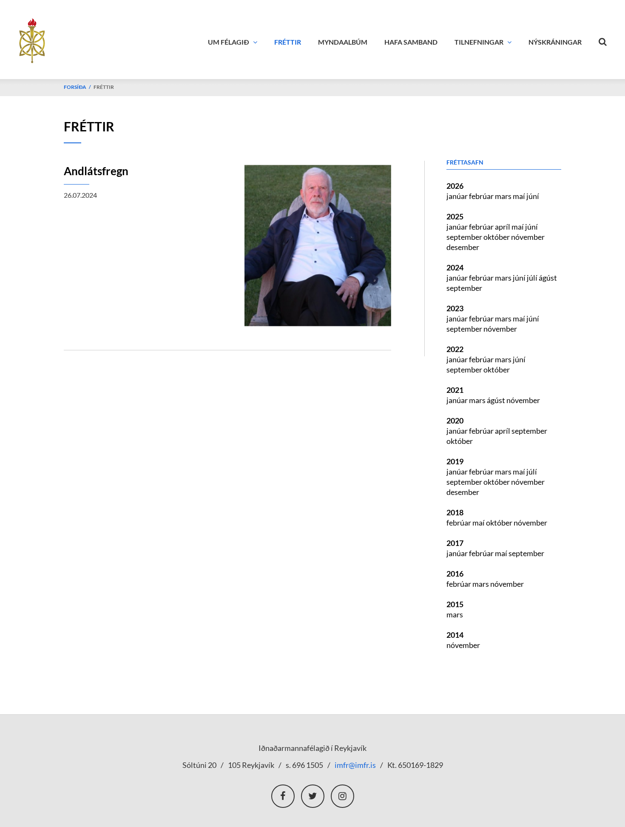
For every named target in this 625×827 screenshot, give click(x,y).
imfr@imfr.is (355, 765)
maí (519, 196)
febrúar (482, 196)
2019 (454, 461)
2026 (454, 185)
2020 (454, 420)
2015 (454, 604)
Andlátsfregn (96, 171)
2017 (454, 543)
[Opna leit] (603, 40)
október (497, 237)
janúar (457, 196)
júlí (533, 277)
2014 (454, 634)
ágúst (548, 277)
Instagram (342, 796)
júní (532, 196)
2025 (454, 216)
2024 (454, 267)
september (464, 237)
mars (504, 196)
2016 (454, 573)
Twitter (312, 796)
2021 (454, 390)
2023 (454, 308)
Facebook (283, 796)
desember (462, 247)
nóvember (528, 237)
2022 (454, 349)
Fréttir (104, 87)
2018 (454, 512)
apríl (503, 226)
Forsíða (75, 87)
